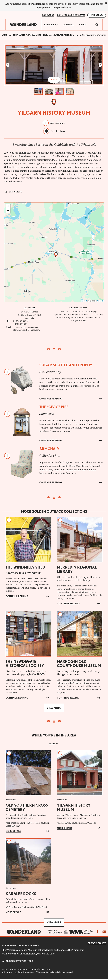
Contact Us (48, 15)
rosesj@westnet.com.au (26, 327)
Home (4, 35)
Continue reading (50, 398)
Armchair (49, 449)
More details (13, 831)
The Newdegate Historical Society (25, 663)
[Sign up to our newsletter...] (104, 931)
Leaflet (84, 300)
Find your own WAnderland (30, 35)
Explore (49, 24)
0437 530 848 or (21, 321)
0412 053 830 (20, 324)
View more (54, 707)
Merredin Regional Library (77, 569)
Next (100, 65)
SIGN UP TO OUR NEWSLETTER (71, 15)
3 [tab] (54, 80)
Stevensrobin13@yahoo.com (26, 330)
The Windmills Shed (25, 567)
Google (100, 300)
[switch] (97, 24)
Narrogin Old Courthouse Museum (79, 663)
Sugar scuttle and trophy (65, 365)
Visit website (15, 192)
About (83, 24)
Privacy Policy (97, 943)
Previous (7, 65)
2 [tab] (51, 80)
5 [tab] (58, 80)
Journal (68, 24)
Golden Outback (63, 35)
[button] (56, 254)
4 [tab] (56, 80)
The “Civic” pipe (54, 407)
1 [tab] (49, 80)
